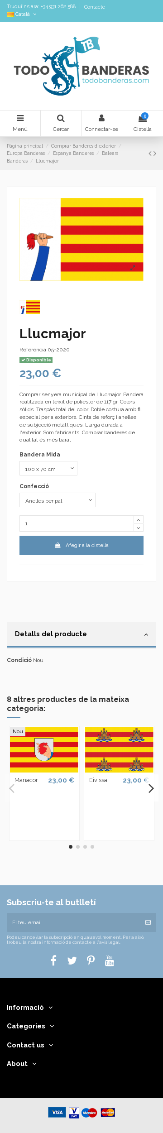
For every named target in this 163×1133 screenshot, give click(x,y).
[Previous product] (151, 153)
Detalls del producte (51, 634)
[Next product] (154, 153)
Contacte (94, 7)
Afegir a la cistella (87, 545)
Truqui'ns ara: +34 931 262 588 (42, 7)
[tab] (81, 635)
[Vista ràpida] (44, 769)
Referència (32, 349)
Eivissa (98, 780)
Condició (19, 660)
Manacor (26, 780)
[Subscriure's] (148, 922)
